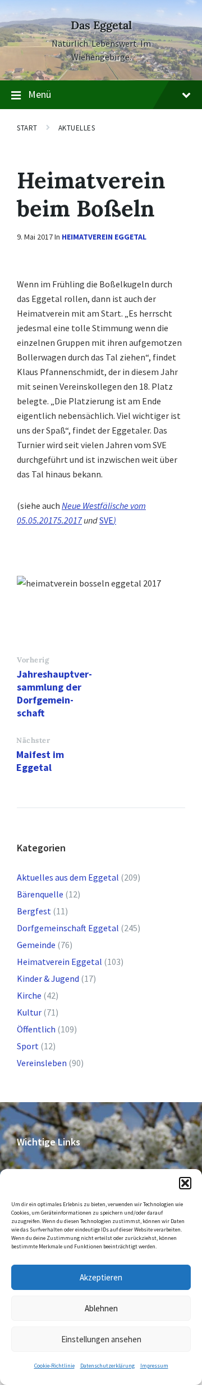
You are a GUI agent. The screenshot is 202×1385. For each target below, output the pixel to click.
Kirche (29, 995)
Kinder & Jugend (48, 978)
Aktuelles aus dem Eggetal (68, 877)
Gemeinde (36, 944)
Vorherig (33, 660)
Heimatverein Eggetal (104, 237)
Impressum (154, 1365)
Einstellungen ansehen (101, 1339)
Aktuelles (76, 128)
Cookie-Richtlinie (54, 1365)
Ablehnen (101, 1308)
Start (27, 128)
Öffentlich (36, 1029)
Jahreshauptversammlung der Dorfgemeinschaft (54, 693)
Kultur (29, 1012)
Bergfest (34, 911)
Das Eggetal (101, 25)
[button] (185, 1183)
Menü (39, 94)
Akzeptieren (101, 1277)
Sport (28, 1046)
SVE (106, 520)
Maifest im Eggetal (40, 761)
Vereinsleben (42, 1062)
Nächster (33, 740)
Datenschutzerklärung (107, 1365)
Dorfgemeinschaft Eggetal (68, 927)
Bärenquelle (40, 894)
